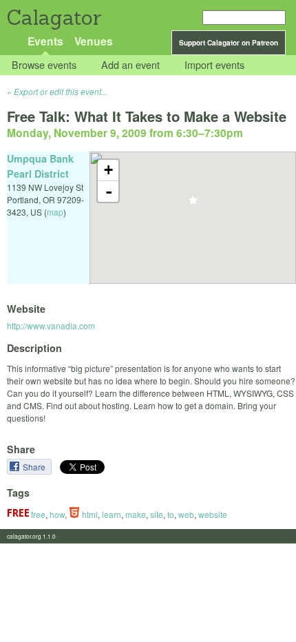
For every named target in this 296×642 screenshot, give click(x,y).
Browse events (44, 65)
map (55, 212)
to (170, 514)
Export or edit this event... (60, 91)
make (135, 514)
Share (35, 467)
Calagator (53, 17)
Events (45, 41)
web (186, 514)
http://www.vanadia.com (51, 325)
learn (111, 514)
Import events (214, 65)
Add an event (130, 65)
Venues (93, 41)
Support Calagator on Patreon (228, 43)
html (89, 514)
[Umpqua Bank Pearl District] (193, 204)
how (57, 514)
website (212, 514)
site (156, 514)
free (37, 514)
